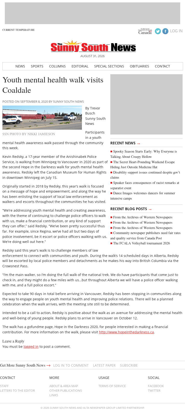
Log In (176, 31)
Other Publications (65, 390)
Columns (57, 66)
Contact (162, 66)
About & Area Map (63, 386)
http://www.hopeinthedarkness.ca (126, 332)
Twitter (154, 390)
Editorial (80, 66)
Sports (37, 66)
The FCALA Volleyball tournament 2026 (141, 243)
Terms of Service (112, 386)
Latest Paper (104, 365)
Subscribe (129, 365)
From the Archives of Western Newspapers (142, 217)
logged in (31, 346)
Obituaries (139, 66)
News (20, 66)
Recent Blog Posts (131, 208)
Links (53, 395)
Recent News (125, 143)
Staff (4, 386)
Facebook (156, 386)
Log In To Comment (71, 365)
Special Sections (109, 66)
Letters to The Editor (17, 390)
